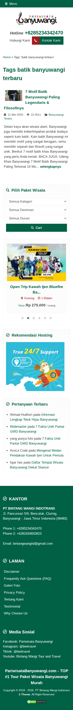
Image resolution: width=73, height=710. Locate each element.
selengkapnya (50, 166)
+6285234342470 (44, 32)
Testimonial (12, 606)
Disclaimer (11, 571)
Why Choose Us (16, 613)
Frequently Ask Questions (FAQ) (27, 578)
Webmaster (18, 426)
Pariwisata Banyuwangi (36, 641)
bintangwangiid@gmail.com (33, 543)
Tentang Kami (14, 599)
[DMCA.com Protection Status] (36, 702)
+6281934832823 (29, 533)
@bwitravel (27, 646)
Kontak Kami (51, 40)
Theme (25, 694)
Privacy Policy (14, 592)
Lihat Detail (40, 262)
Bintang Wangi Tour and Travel (38, 656)
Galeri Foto (12, 585)
